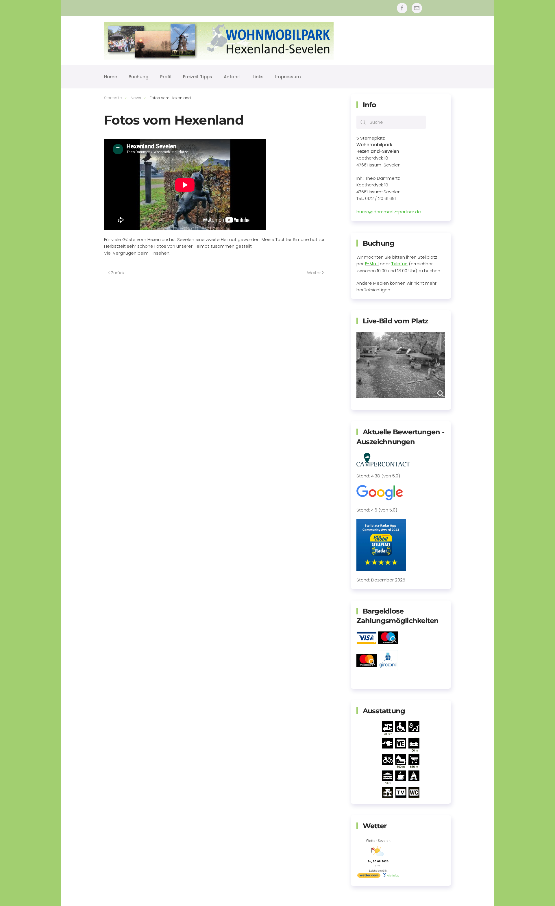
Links (258, 77)
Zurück (118, 273)
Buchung (139, 77)
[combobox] (391, 122)
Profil (165, 77)
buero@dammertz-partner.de (388, 212)
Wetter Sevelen (378, 840)
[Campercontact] (383, 459)
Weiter (314, 273)
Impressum (288, 77)
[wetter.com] (368, 876)
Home (110, 77)
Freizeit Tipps (197, 77)
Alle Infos (392, 875)
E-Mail (372, 264)
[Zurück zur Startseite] (219, 41)
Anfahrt (232, 77)
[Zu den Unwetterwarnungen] (378, 857)
